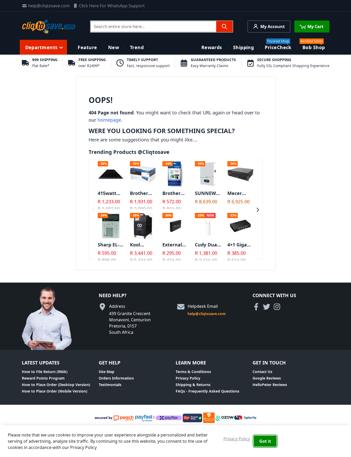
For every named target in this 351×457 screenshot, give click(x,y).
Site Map (106, 371)
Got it (265, 441)
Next (257, 210)
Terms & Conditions (193, 371)
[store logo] (49, 26)
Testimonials (110, 384)
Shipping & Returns (193, 384)
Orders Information (116, 378)
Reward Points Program (43, 378)
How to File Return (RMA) (45, 371)
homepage (109, 120)
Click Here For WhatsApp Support (112, 6)
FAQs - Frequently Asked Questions (207, 391)
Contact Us (262, 371)
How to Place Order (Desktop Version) (56, 384)
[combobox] (161, 26)
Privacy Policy (188, 378)
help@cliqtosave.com (49, 6)
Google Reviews (267, 378)
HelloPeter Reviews (270, 384)
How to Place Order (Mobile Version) (54, 391)
